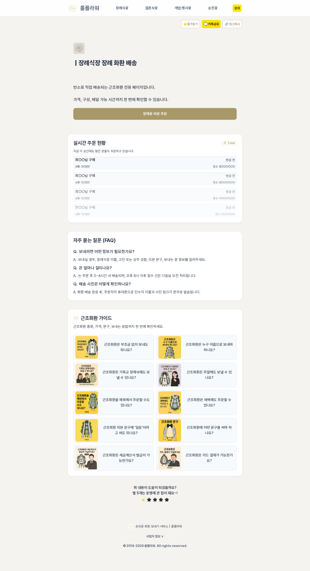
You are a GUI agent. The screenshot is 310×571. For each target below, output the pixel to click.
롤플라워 (89, 8)
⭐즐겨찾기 (190, 24)
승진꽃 (213, 8)
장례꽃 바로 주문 (155, 114)
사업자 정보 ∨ (155, 536)
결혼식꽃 (151, 8)
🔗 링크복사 (232, 24)
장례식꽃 (122, 8)
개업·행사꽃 (183, 8)
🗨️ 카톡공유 (211, 24)
